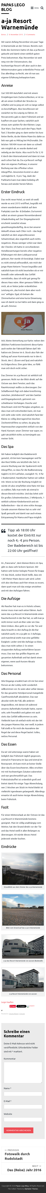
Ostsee (22, 1014)
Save (13, 1006)
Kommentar (10, 1058)
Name (7, 1088)
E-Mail (7, 1101)
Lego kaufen (7, 1002)
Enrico (3, 35)
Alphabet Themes (31, 1189)
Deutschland (13, 1014)
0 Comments (30, 35)
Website (8, 1114)
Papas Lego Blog (22, 1186)
